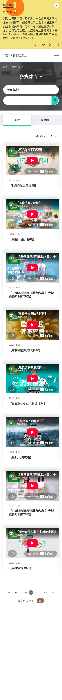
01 (16, 592)
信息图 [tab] (45, 120)
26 (25, 592)
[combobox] (31, 89)
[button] (35, 45)
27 (31, 592)
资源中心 (16, 66)
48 (45, 592)
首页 (5, 66)
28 (36, 592)
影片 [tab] (17, 120)
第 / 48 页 (26, 600)
